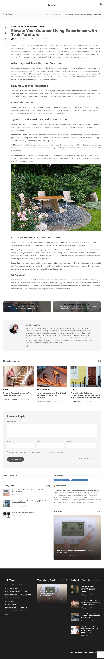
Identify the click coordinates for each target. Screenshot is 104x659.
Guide (23, 26)
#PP (6, 611)
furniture (15, 26)
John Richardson (41, 401)
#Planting (24, 607)
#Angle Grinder (9, 585)
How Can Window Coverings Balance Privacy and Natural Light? (77, 490)
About (70, 653)
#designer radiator (11, 594)
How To (18, 304)
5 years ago (59, 555)
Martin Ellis (73, 401)
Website (70, 441)
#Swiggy (7, 614)
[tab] (75, 580)
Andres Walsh (19, 39)
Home (46, 14)
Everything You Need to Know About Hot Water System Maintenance (30, 308)
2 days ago (84, 595)
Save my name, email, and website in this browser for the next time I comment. (36, 452)
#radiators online (17, 611)
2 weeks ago (84, 621)
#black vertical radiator (13, 591)
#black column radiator (12, 588)
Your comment (12, 421)
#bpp (26, 591)
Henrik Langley (7, 399)
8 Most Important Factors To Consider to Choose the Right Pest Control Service (74, 308)
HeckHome (60, 486)
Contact (78, 653)
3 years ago (26, 39)
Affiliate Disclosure (92, 653)
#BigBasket (21, 585)
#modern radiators (11, 607)
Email (39, 441)
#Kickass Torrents (10, 601)
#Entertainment (26, 594)
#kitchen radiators (11, 604)
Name (9, 441)
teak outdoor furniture (81, 77)
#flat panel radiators (12, 598)
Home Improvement (57, 14)
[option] (18, 382)
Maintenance (28, 304)
